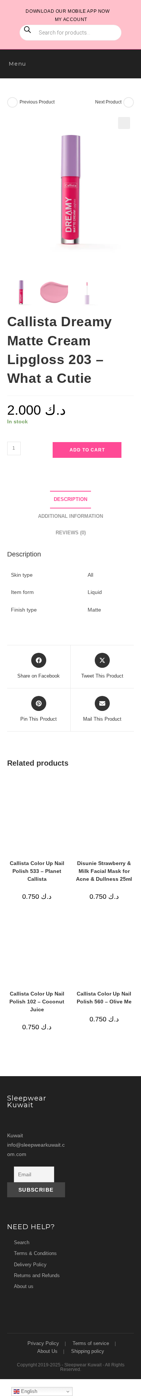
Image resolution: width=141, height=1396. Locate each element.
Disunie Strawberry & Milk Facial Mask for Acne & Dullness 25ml (104, 871)
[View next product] (128, 102)
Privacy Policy (43, 1343)
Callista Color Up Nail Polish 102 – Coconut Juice (36, 1001)
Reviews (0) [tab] (71, 532)
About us (23, 1286)
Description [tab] (70, 499)
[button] (124, 123)
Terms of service (91, 1343)
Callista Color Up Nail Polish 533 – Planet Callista (37, 871)
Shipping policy (87, 1351)
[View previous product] (12, 102)
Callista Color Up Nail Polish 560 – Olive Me (104, 998)
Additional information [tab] (70, 516)
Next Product (108, 102)
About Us (47, 1351)
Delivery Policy (30, 1264)
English (28, 1391)
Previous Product (37, 102)
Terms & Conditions (35, 1253)
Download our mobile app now (67, 11)
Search (21, 1242)
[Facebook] (28, 1120)
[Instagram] (14, 1120)
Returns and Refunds (37, 1275)
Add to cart (87, 450)
